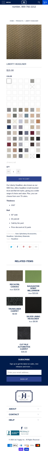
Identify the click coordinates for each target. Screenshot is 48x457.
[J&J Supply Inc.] (24, 2)
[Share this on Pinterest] (23, 246)
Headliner (10, 236)
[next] (39, 42)
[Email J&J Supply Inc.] (26, 428)
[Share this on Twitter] (11, 246)
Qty (8, 167)
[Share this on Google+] (29, 246)
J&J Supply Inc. (19, 440)
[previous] (8, 42)
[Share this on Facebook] (17, 246)
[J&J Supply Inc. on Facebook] (22, 428)
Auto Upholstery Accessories (25, 234)
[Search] (40, 2)
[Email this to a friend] (36, 246)
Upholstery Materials (22, 236)
